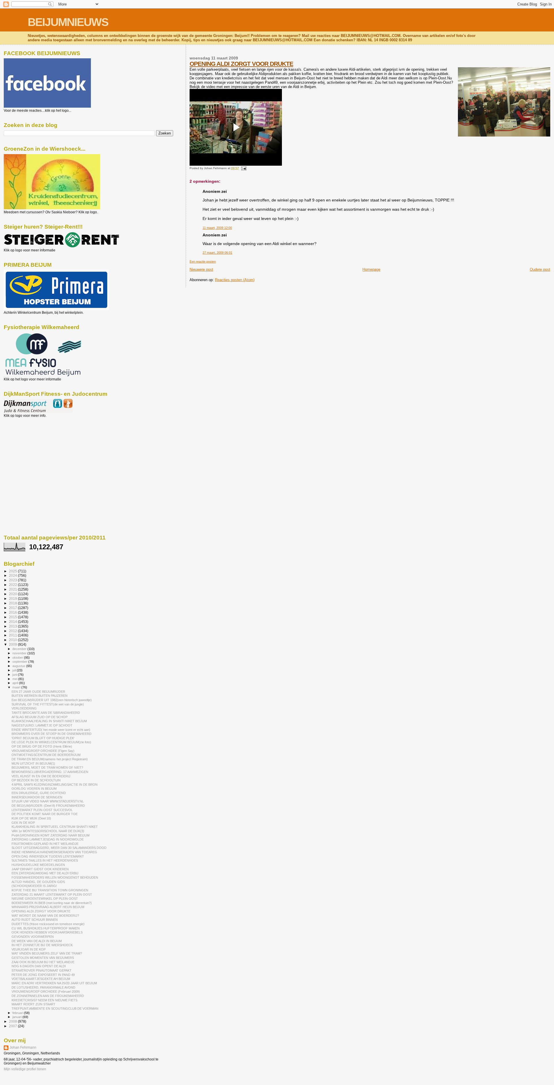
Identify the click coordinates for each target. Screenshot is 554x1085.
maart (16, 687)
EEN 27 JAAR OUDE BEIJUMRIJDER (38, 691)
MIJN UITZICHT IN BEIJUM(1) (33, 763)
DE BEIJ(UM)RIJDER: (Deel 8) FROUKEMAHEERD (48, 805)
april (15, 683)
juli (14, 670)
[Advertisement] (30, 448)
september (20, 661)
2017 (13, 608)
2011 (13, 635)
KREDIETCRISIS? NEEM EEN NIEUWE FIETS (44, 1000)
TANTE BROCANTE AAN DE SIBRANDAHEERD (46, 712)
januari (17, 1017)
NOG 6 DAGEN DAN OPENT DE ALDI (39, 966)
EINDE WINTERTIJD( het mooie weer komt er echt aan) (51, 729)
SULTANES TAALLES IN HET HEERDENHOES (45, 860)
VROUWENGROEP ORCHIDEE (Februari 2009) (46, 991)
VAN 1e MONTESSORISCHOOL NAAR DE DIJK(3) (48, 831)
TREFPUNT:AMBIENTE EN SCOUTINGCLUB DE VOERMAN (55, 1008)
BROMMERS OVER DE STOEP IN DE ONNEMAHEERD (51, 733)
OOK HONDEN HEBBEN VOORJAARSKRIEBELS (47, 932)
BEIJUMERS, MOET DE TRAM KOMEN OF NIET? (47, 767)
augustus (19, 666)
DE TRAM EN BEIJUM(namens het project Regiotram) (50, 759)
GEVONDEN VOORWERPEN (33, 936)
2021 (13, 589)
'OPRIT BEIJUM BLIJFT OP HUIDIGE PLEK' (43, 738)
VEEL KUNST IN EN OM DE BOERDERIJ (41, 776)
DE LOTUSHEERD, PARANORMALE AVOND (43, 987)
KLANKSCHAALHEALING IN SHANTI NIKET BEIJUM (49, 721)
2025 (13, 571)
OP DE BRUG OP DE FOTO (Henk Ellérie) (42, 746)
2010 (13, 640)
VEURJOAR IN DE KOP (29, 949)
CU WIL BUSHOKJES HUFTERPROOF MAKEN (46, 928)
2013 (13, 626)
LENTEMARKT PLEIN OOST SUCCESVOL (42, 810)
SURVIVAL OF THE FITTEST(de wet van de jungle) (48, 704)
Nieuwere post (201, 269)
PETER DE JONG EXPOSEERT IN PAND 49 (43, 974)
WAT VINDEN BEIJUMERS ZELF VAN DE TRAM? (47, 953)
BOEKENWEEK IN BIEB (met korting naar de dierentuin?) (52, 903)
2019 (13, 598)
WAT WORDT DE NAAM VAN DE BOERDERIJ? (45, 915)
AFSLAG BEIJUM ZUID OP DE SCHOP (40, 717)
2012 (13, 631)
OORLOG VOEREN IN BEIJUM (34, 788)
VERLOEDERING (24, 708)
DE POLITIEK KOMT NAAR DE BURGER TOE (45, 814)
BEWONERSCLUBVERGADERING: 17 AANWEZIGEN (50, 772)
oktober (18, 657)
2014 (13, 621)
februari (18, 1013)
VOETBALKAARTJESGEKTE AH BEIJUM (41, 979)
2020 (13, 594)
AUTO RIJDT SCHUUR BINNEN (35, 919)
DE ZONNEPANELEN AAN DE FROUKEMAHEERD (48, 996)
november (19, 653)
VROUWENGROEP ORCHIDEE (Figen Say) (43, 750)
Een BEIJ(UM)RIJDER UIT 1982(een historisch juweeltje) (52, 700)
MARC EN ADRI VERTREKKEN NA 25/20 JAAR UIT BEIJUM (54, 983)
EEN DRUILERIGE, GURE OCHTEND (39, 793)
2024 (13, 575)
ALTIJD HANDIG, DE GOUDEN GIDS (38, 882)
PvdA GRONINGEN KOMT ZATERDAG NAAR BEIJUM (50, 835)
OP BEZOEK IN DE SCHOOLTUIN (36, 780)
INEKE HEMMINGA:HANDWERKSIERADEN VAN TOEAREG (54, 852)
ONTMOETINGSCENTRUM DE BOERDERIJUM (46, 755)
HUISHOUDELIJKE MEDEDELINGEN (38, 864)
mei (15, 679)
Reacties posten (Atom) (234, 280)
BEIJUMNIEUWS (68, 22)
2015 (13, 617)
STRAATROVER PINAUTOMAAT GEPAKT (42, 970)
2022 (13, 585)
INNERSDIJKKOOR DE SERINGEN (37, 797)
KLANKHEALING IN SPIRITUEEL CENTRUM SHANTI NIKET (55, 826)
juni (15, 674)
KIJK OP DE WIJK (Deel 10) (31, 818)
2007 (13, 1026)
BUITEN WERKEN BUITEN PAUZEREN (40, 695)
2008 (13, 1021)
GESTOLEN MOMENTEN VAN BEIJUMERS (43, 957)
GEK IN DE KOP (23, 822)
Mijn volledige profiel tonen (25, 1069)
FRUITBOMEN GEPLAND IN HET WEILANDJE (45, 843)
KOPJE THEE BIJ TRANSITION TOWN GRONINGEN (50, 890)
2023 (13, 580)
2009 (13, 644)
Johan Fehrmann (23, 1047)
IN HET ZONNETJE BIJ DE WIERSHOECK (42, 945)
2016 (13, 612)
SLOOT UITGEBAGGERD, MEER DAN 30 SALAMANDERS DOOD (59, 847)
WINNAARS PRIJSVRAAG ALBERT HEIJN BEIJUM (48, 907)
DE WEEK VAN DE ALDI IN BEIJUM (37, 941)
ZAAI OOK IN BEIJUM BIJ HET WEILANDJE (43, 962)
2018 (13, 603)
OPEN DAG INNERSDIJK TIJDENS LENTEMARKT (48, 856)
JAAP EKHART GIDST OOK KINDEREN (40, 869)
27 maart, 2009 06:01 (217, 252)
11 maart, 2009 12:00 (217, 227)
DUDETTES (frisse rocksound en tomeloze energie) (48, 924)
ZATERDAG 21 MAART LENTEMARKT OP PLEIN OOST (52, 894)
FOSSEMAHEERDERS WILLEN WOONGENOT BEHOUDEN (55, 877)
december (19, 649)
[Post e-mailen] (243, 168)
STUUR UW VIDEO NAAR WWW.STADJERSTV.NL (48, 801)
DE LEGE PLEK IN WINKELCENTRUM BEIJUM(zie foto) (51, 742)
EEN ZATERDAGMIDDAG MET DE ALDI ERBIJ (45, 873)
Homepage (371, 269)
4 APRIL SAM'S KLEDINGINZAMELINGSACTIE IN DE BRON (55, 784)
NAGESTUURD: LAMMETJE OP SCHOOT (42, 725)
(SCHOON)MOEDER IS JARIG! (34, 886)
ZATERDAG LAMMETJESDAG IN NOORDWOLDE (48, 839)
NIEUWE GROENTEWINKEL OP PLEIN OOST (45, 898)
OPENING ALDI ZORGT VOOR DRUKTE (241, 63)
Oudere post (540, 269)
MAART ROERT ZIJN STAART (33, 1004)
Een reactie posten (203, 261)
